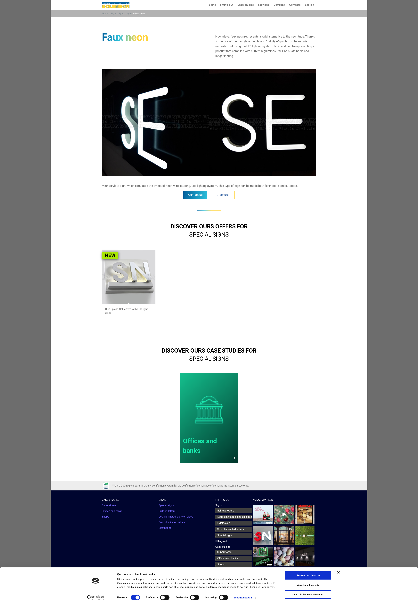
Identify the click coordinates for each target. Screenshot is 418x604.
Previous (105, 122)
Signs (113, 13)
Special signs (125, 13)
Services (263, 5)
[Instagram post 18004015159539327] (284, 514)
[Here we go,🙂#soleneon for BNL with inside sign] (263, 556)
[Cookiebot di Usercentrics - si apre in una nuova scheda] (95, 597)
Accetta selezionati (308, 585)
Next (312, 122)
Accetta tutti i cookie (308, 575)
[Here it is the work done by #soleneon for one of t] (304, 535)
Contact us (195, 195)
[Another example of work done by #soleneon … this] (284, 535)
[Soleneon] (116, 5)
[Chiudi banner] (338, 572)
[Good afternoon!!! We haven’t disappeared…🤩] (304, 514)
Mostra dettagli (243, 597)
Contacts (295, 5)
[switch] (164, 597)
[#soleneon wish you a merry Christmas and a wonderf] (263, 514)
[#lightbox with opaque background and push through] (304, 556)
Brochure (223, 195)
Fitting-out (226, 5)
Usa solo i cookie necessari (307, 594)
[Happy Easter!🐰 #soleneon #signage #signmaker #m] (284, 556)
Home (105, 13)
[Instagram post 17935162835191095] (263, 535)
